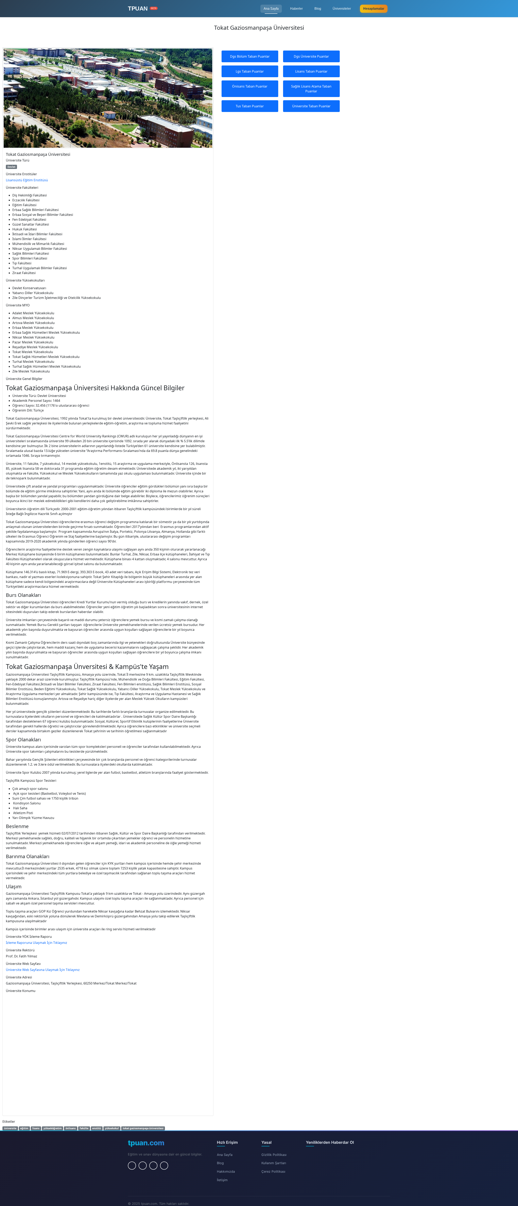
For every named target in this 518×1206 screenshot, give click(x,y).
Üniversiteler (342, 8)
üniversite (10, 1128)
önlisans (71, 1128)
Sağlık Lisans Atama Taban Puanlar (311, 88)
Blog (317, 8)
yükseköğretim (53, 1128)
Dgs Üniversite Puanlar (311, 56)
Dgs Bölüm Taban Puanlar (250, 56)
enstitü (96, 1128)
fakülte (84, 1128)
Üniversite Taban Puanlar (311, 106)
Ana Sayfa (271, 8)
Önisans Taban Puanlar (249, 86)
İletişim (222, 1180)
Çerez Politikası (273, 1171)
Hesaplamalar (373, 8)
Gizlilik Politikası (274, 1155)
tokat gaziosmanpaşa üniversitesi (143, 1128)
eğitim (24, 1128)
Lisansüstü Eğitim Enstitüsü (27, 180)
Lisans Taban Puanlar (311, 71)
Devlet (11, 167)
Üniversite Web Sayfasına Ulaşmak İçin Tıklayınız (43, 970)
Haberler (296, 8)
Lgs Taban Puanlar (250, 71)
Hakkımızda (226, 1171)
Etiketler (8, 1121)
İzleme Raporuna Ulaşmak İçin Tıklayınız (36, 942)
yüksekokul (112, 1128)
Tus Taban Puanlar (250, 106)
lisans (35, 1128)
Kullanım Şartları (273, 1163)
